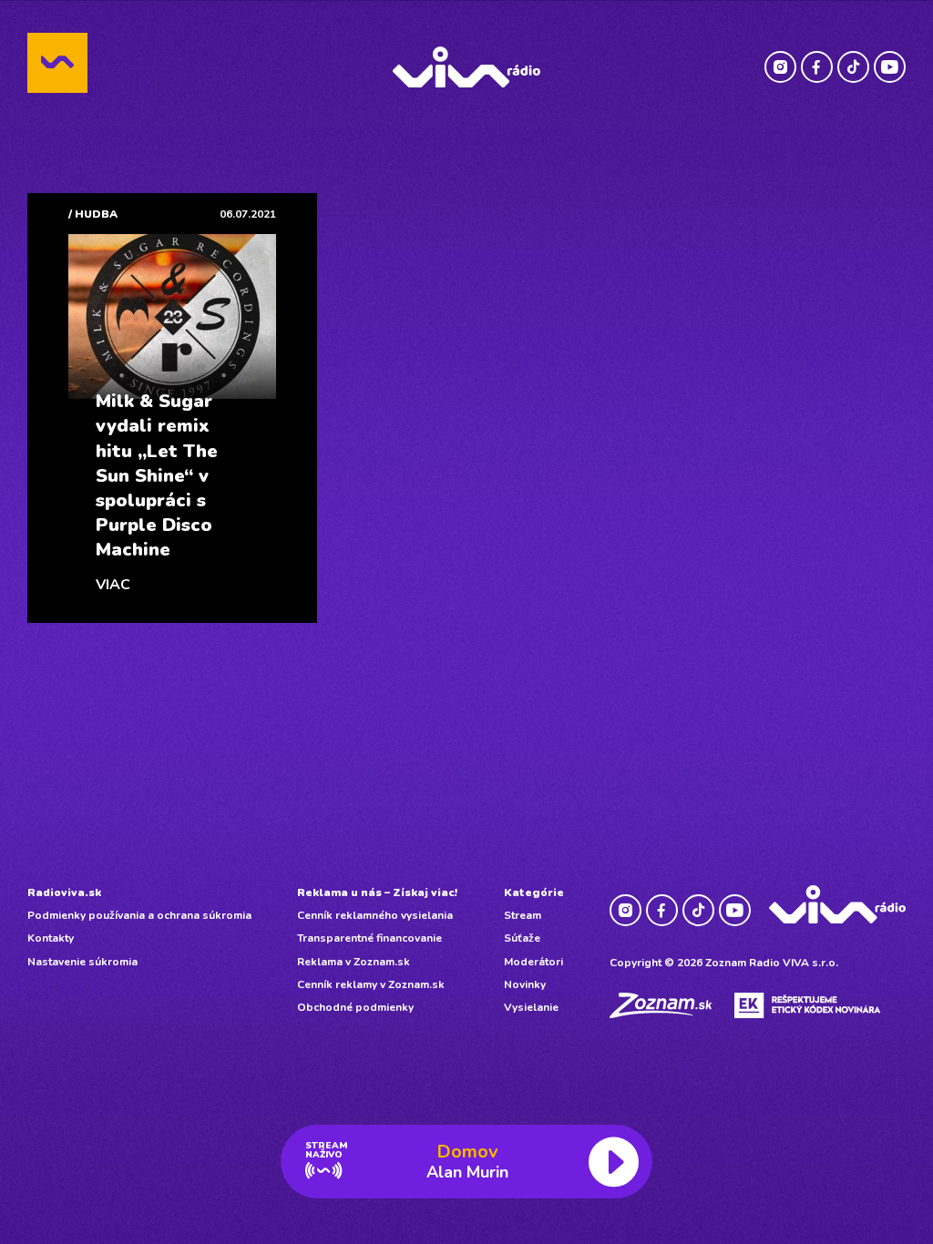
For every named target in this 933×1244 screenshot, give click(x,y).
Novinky (525, 984)
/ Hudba (93, 214)
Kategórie (534, 892)
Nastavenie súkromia (82, 961)
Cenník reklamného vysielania (375, 915)
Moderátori (533, 961)
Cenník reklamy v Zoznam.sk (371, 984)
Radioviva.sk (64, 892)
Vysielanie (531, 1007)
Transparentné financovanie (369, 938)
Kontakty (50, 938)
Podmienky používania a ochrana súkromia (139, 915)
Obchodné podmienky (355, 1007)
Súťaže (522, 938)
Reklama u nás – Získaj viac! (377, 892)
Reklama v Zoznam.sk (353, 961)
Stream (522, 915)
